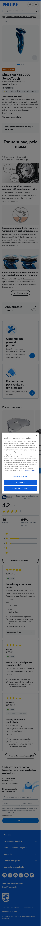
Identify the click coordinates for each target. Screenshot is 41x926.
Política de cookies (16, 471)
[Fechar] (35, 434)
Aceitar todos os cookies (20, 489)
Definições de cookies (20, 477)
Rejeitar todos (19, 483)
